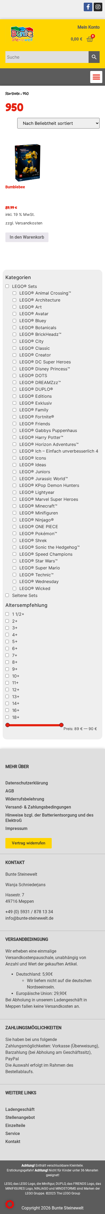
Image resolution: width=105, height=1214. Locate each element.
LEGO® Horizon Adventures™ (49, 444)
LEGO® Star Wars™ (38, 560)
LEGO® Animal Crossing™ (45, 293)
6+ (15, 648)
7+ (15, 655)
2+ (15, 621)
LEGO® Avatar (33, 313)
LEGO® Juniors (34, 471)
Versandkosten (28, 223)
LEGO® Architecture (39, 300)
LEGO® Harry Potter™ (41, 437)
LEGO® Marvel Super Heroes (48, 499)
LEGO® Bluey (32, 320)
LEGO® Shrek (33, 540)
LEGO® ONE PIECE (38, 526)
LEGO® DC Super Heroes (45, 361)
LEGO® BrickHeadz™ (40, 334)
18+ (16, 717)
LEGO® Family (33, 409)
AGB (9, 791)
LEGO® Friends (34, 423)
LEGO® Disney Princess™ (44, 368)
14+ (16, 703)
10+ (16, 676)
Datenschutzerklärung (26, 782)
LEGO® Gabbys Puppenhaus (48, 430)
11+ (15, 682)
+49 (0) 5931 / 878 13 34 (29, 911)
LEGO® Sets (24, 286)
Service (12, 1133)
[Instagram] (98, 7)
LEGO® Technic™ (36, 574)
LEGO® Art (30, 307)
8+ (15, 662)
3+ (15, 627)
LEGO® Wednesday (39, 581)
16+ (16, 710)
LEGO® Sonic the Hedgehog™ (49, 547)
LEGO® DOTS (33, 375)
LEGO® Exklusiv (35, 403)
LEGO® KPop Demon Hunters (49, 485)
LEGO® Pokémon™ (38, 533)
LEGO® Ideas (32, 464)
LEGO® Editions (35, 396)
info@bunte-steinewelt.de (29, 918)
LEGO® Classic (34, 348)
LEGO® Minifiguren (38, 513)
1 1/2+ (18, 614)
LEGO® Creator (35, 355)
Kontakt (12, 1141)
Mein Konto (89, 27)
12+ (16, 689)
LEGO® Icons (32, 458)
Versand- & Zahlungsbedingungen (38, 807)
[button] (96, 77)
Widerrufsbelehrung (24, 799)
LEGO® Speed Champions (45, 554)
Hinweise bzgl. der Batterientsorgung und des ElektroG (49, 818)
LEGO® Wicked (34, 588)
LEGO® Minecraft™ (38, 506)
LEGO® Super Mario (39, 567)
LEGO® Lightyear (36, 492)
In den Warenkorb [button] (27, 237)
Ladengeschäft (19, 1109)
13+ (16, 696)
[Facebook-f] (88, 7)
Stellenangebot (20, 1117)
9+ (15, 669)
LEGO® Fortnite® (36, 416)
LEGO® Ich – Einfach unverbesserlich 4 (58, 451)
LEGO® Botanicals (37, 327)
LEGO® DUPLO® (36, 389)
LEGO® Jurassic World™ (43, 478)
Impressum (16, 828)
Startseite (12, 93)
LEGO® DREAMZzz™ (40, 382)
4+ (15, 634)
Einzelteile (15, 1125)
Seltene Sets (24, 595)
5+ (15, 641)
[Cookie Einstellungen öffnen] (9, 1207)
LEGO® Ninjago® (36, 520)
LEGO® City (31, 341)
